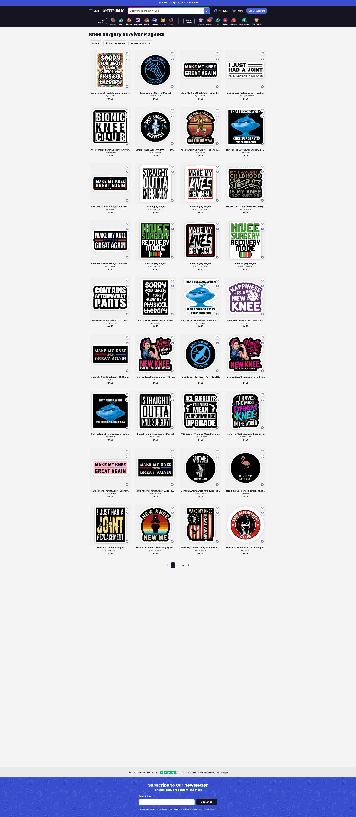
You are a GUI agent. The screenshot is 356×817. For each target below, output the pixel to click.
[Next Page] (188, 565)
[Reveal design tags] (127, 86)
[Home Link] (113, 10)
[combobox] (166, 11)
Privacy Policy (172, 809)
